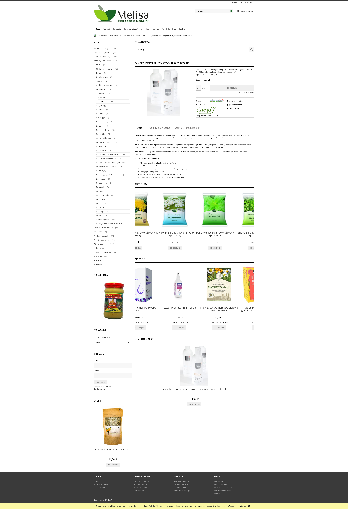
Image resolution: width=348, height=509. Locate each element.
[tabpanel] (194, 156)
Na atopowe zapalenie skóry (107, 154)
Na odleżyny (101, 170)
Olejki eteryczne (102, 219)
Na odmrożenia (102, 195)
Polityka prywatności (222, 490)
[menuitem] (97, 29)
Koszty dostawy (140, 487)
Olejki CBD (98, 232)
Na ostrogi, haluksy (104, 138)
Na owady (100, 207)
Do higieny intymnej (104, 142)
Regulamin (218, 481)
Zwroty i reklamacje (182, 490)
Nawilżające (100, 118)
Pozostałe (98, 256)
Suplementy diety (101, 48)
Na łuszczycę (101, 146)
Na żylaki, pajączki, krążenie (107, 175)
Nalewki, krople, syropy (103, 228)
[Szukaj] (231, 11)
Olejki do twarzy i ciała (105, 85)
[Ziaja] (206, 110)
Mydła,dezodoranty (104, 69)
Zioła (96, 248)
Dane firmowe (99, 487)
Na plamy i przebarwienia (106, 158)
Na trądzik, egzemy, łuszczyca (108, 162)
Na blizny (100, 109)
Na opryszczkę (102, 122)
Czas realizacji (139, 490)
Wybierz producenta (102, 337)
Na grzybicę (100, 134)
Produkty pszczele (101, 236)
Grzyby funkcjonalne (102, 52)
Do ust (98, 73)
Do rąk (98, 203)
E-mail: (97, 360)
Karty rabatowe (220, 484)
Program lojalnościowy (223, 487)
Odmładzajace (102, 77)
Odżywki (101, 97)
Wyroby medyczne (101, 240)
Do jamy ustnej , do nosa (106, 166)
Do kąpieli (100, 187)
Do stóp (99, 215)
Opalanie (99, 113)
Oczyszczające (101, 105)
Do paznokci (101, 199)
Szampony (102, 101)
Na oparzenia (101, 183)
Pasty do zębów (102, 130)
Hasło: (96, 370)
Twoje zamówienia (181, 481)
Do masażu (100, 179)
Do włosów (100, 89)
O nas (96, 481)
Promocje (98, 264)
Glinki (98, 65)
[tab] (140, 127)
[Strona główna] (122, 14)
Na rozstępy (101, 150)
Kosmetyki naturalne (102, 60)
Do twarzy (100, 191)
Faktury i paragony (141, 481)
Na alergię (100, 211)
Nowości (97, 260)
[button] (235, 101)
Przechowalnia (180, 487)
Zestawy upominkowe (103, 252)
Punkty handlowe (101, 484)
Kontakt (217, 493)
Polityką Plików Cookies (158, 506)
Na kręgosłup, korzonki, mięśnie (109, 223)
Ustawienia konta (181, 484)
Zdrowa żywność (100, 244)
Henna (101, 93)
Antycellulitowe (102, 81)
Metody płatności (141, 484)
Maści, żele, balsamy (102, 56)
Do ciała (99, 126)
